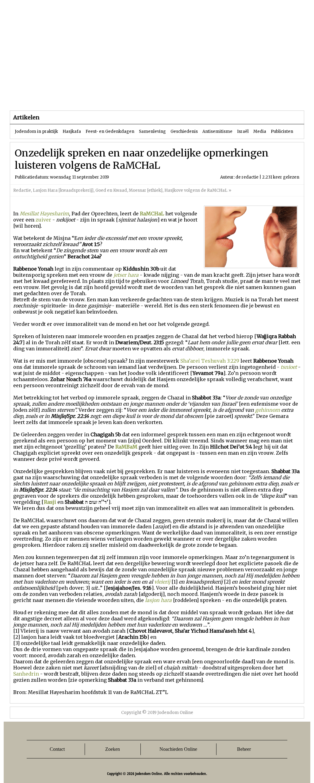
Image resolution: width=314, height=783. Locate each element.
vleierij (162, 582)
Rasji (50, 502)
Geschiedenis (184, 131)
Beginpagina (31, 98)
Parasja (161, 98)
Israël (243, 131)
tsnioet (289, 367)
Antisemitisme (217, 131)
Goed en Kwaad (111, 190)
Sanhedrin (26, 674)
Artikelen (84, 98)
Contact (57, 749)
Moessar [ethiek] (146, 190)
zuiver (43, 220)
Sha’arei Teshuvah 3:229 (209, 361)
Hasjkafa (72, 131)
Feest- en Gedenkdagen (110, 131)
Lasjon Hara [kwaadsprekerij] (63, 190)
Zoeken (112, 749)
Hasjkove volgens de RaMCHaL (196, 190)
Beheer (244, 749)
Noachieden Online (178, 749)
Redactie (22, 190)
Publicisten (282, 131)
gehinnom (267, 410)
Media (259, 131)
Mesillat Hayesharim (44, 213)
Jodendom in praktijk (36, 131)
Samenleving (152, 131)
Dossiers (123, 98)
